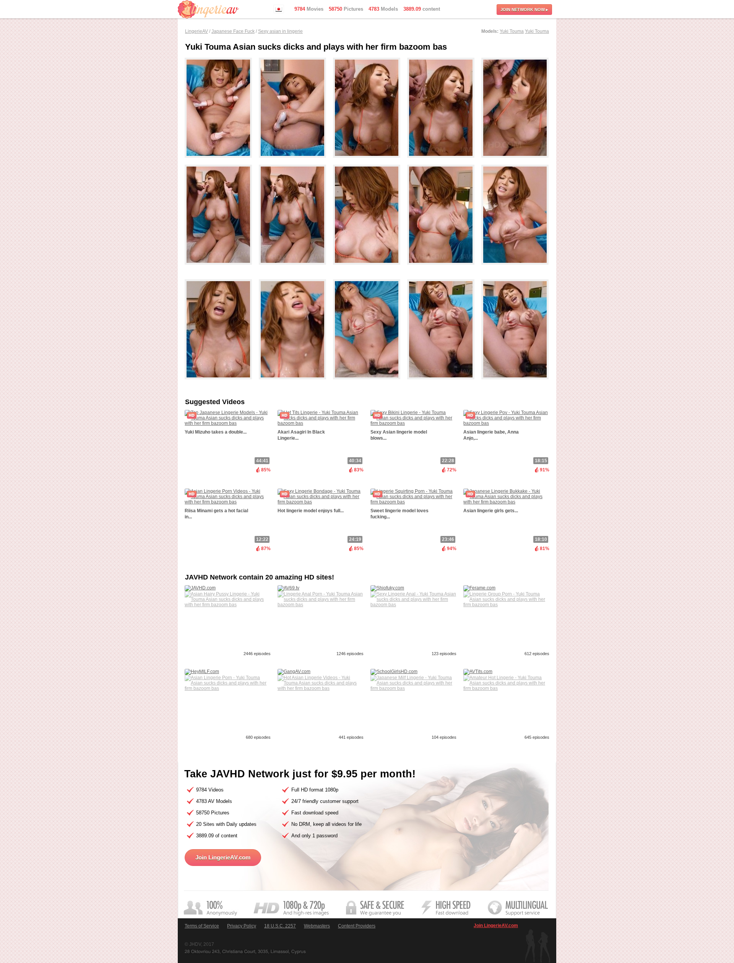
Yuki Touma (512, 31)
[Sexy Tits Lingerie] (444, 268)
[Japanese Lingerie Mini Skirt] (444, 382)
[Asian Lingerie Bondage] (515, 268)
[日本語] (278, 9)
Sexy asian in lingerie (280, 31)
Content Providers (356, 926)
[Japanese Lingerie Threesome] (296, 382)
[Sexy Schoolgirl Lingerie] (296, 268)
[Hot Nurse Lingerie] (222, 161)
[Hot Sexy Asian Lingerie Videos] (370, 161)
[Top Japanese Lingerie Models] (515, 161)
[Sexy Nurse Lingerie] (222, 382)
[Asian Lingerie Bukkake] (515, 382)
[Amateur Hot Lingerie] (222, 268)
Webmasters (317, 926)
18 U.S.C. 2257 (280, 926)
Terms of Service (202, 926)
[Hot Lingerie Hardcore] (296, 161)
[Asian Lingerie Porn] (370, 382)
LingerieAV (196, 31)
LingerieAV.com (208, 9)
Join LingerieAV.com (222, 857)
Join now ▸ (524, 9)
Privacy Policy (241, 926)
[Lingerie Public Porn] (370, 268)
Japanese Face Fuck (233, 31)
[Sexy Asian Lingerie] (444, 161)
